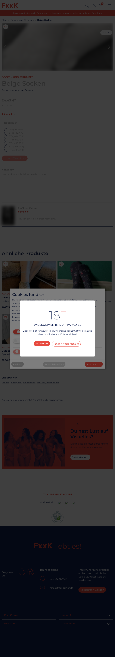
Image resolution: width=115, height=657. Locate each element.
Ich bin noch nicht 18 (66, 343)
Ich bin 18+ (42, 343)
